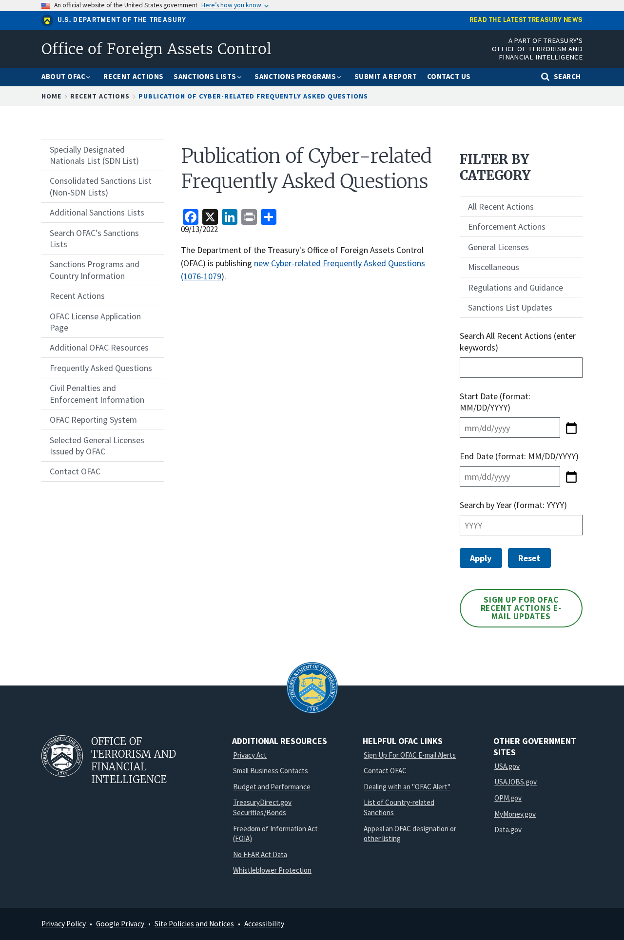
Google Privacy (121, 923)
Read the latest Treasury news (526, 20)
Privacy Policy (64, 923)
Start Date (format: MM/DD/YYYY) (495, 402)
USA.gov (507, 766)
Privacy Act (250, 755)
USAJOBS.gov (515, 781)
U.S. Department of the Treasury (122, 20)
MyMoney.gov (515, 814)
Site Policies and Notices (194, 923)
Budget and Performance (272, 786)
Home (51, 96)
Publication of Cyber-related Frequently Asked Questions (253, 96)
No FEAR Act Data (260, 854)
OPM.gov (508, 798)
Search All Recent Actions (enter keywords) (518, 341)
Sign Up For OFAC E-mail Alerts (410, 755)
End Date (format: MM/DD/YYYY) (519, 456)
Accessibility (264, 923)
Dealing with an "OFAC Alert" (407, 786)
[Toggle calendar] (571, 427)
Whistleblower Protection (272, 870)
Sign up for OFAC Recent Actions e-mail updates (521, 608)
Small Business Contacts (270, 770)
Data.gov (508, 829)
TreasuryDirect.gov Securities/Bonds (262, 807)
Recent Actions (100, 96)
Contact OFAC (385, 770)
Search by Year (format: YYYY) (513, 504)
